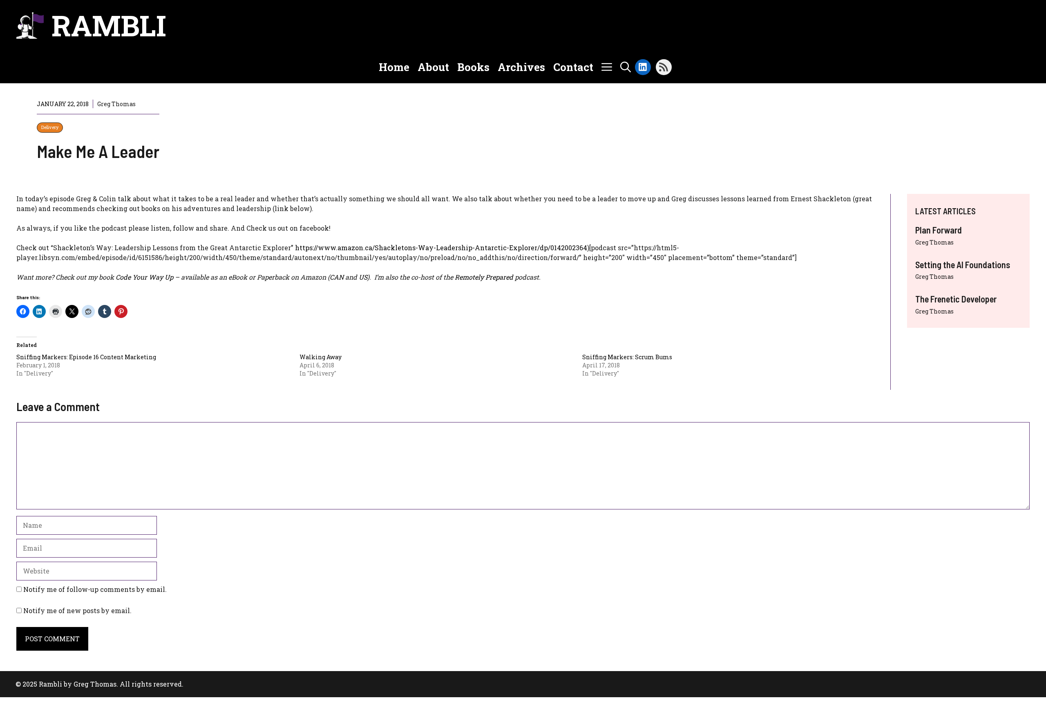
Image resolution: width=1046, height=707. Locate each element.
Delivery (49, 127)
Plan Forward (938, 230)
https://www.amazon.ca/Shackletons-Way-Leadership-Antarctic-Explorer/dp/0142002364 (441, 247)
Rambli (108, 25)
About (433, 67)
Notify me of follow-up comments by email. (95, 589)
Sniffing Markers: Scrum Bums (627, 357)
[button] (625, 67)
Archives (521, 67)
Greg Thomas (934, 242)
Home (394, 67)
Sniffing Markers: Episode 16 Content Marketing (86, 357)
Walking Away (320, 357)
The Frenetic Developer (956, 298)
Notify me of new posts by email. (77, 610)
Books (473, 67)
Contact (573, 67)
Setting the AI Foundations (962, 264)
